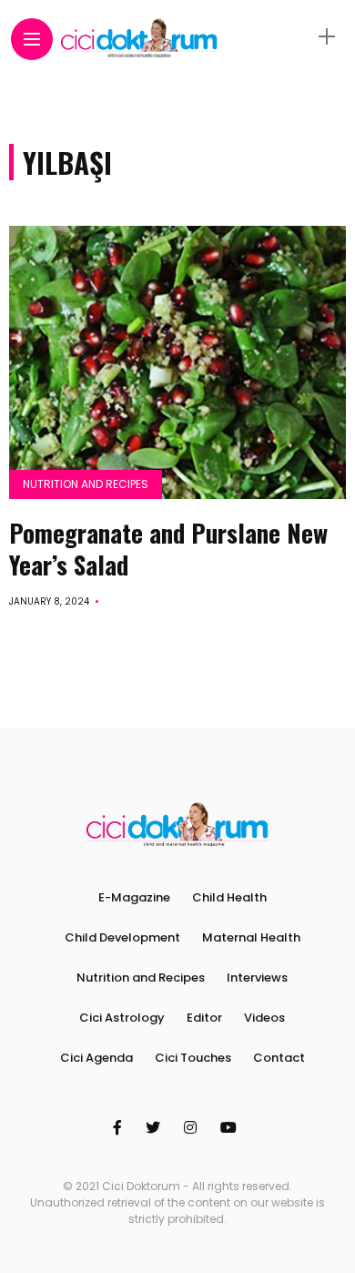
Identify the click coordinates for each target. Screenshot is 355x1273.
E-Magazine (134, 897)
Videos (264, 1017)
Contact (279, 1057)
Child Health (229, 897)
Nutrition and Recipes (85, 484)
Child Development (122, 937)
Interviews (257, 977)
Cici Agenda (96, 1057)
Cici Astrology (122, 1017)
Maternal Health (251, 937)
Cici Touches (193, 1057)
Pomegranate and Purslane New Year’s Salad (168, 548)
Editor (204, 1017)
